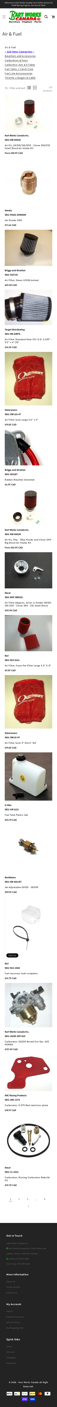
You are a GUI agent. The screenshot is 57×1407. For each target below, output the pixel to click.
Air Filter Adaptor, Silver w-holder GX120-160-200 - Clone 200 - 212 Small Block (28, 604)
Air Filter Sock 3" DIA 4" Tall (20, 743)
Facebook (11, 1363)
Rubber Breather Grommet (20, 480)
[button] (3, 16)
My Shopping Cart (15, 1328)
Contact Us (11, 1293)
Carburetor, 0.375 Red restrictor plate (26, 1105)
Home (9, 1347)
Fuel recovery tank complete (21, 973)
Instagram (11, 1358)
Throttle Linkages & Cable (20, 78)
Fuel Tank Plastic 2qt (16, 815)
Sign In (9, 1311)
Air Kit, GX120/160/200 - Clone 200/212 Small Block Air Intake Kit (27, 147)
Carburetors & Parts (16, 60)
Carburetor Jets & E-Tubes (20, 65)
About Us (10, 1282)
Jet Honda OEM (13, 220)
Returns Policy (13, 1322)
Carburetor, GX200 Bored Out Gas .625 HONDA (27, 1043)
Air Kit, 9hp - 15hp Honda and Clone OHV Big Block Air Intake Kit (28, 541)
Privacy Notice (13, 1287)
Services (10, 1352)
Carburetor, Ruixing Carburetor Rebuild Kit (27, 1179)
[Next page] (28, 1206)
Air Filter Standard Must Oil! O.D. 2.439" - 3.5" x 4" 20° (28, 341)
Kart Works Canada (29, 1382)
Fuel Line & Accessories (18, 73)
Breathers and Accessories (20, 56)
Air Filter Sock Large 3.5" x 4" (21, 420)
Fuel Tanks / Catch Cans (19, 69)
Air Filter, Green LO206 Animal (22, 280)
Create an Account (15, 1317)
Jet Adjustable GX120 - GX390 (21, 887)
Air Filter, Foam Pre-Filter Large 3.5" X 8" (28, 666)
